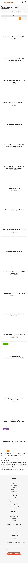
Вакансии (14, 487)
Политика (14, 491)
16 (19, 451)
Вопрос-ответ (14, 516)
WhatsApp (21, 527)
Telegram (9, 527)
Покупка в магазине (14, 499)
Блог (14, 514)
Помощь (14, 497)
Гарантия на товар (14, 506)
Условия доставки (14, 504)
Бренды (14, 518)
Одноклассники (17, 527)
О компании (14, 481)
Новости (14, 483)
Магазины (14, 489)
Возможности (14, 508)
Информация (14, 495)
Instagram (6, 527)
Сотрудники (14, 485)
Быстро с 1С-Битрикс (13, 553)
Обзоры (14, 520)
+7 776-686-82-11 (15, 535)
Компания (14, 478)
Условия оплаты (14, 502)
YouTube (13, 527)
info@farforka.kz (15, 538)
